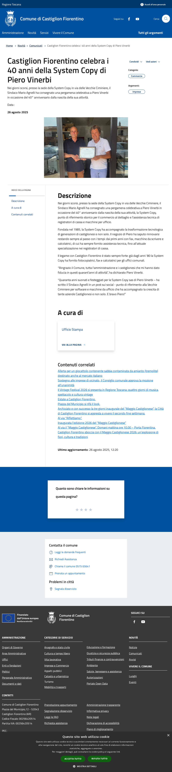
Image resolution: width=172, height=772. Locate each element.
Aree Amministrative (14, 653)
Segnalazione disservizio (58, 711)
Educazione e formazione (101, 647)
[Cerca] (166, 19)
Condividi (134, 61)
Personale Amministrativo (17, 678)
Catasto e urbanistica (56, 676)
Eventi (132, 682)
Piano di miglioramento (100, 729)
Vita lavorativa (52, 659)
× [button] (168, 735)
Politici (6, 672)
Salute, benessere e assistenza (104, 671)
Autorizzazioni (95, 677)
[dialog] (86, 752)
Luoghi (133, 676)
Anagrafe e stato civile (57, 647)
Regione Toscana (11, 4)
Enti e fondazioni (11, 665)
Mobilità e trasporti (55, 687)
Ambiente (92, 665)
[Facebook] (127, 18)
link (118, 751)
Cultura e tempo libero (57, 653)
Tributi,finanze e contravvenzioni (105, 659)
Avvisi (132, 659)
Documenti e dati (12, 684)
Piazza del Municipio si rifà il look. (79, 404)
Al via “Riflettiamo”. (70, 418)
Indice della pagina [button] (21, 190)
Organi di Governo (12, 647)
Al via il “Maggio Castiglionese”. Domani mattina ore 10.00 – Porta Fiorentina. (107, 427)
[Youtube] (136, 18)
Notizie (133, 647)
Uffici (5, 659)
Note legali (93, 717)
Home (9, 46)
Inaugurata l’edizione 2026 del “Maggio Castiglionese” (92, 422)
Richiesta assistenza (56, 723)
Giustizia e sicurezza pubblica (103, 653)
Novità (21, 46)
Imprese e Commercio (56, 665)
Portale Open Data (97, 683)
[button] (85, 766)
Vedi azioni (151, 61)
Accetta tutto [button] (72, 758)
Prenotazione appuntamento (60, 705)
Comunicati (35, 46)
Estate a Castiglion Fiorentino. (77, 399)
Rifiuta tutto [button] (100, 758)
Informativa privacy (98, 711)
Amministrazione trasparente (103, 705)
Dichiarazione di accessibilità (103, 723)
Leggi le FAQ (51, 717)
